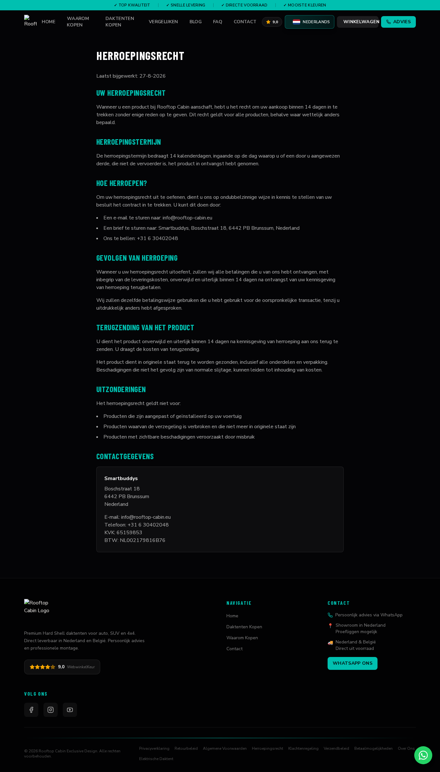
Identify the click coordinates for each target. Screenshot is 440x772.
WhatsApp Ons (352, 663)
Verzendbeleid (336, 748)
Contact (245, 22)
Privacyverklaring (154, 748)
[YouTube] (70, 710)
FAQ (217, 22)
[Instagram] (50, 710)
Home (48, 22)
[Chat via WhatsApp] (423, 755)
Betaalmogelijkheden (373, 748)
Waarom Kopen (78, 21)
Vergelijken (163, 22)
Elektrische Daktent (156, 758)
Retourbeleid (186, 748)
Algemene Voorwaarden (225, 748)
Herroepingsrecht (267, 748)
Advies (402, 22)
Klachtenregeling (303, 748)
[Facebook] (31, 710)
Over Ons (406, 748)
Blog (196, 22)
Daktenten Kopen (120, 21)
